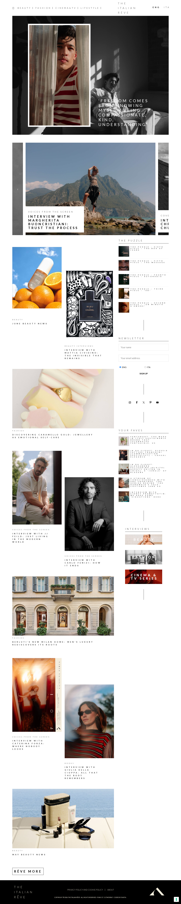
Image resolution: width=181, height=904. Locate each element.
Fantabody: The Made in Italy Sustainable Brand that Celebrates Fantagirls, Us (149, 440)
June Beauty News (30, 323)
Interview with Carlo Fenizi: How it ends (83, 563)
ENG (124, 367)
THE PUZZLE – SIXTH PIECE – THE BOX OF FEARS (147, 248)
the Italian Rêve (74, 897)
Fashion (18, 431)
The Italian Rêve (127, 8)
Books (69, 763)
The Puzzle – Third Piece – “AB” (147, 289)
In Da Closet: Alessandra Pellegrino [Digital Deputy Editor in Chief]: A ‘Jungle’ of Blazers (149, 468)
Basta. (123, 897)
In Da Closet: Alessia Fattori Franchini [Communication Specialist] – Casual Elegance (149, 454)
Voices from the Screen (31, 530)
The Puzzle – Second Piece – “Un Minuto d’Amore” (148, 304)
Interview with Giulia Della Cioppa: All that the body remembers (81, 772)
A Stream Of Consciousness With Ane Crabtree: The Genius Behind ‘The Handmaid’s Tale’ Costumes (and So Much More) (148, 483)
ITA (148, 367)
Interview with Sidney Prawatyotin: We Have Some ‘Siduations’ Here (149, 494)
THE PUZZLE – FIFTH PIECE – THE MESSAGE (148, 261)
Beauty (17, 320)
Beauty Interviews (79, 346)
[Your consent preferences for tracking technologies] (176, 899)
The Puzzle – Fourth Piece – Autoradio (149, 275)
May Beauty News (29, 854)
